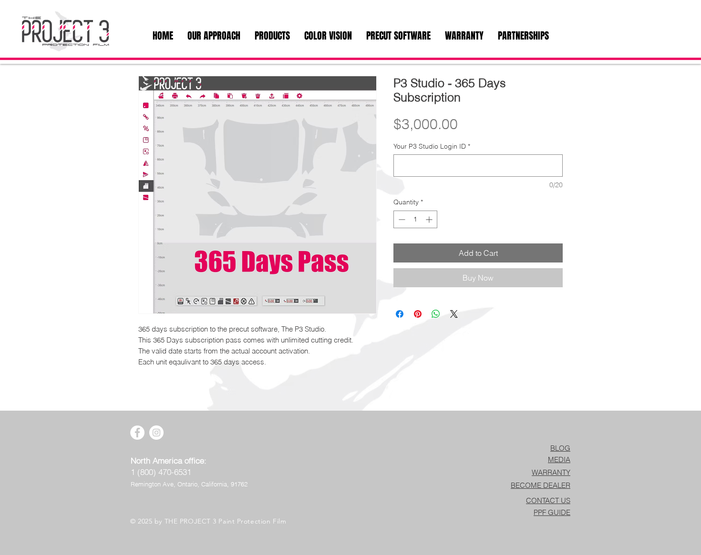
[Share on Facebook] (399, 314)
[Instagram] (156, 432)
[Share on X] (454, 314)
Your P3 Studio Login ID (431, 146)
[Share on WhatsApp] (436, 314)
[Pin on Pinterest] (417, 314)
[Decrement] (401, 219)
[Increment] (430, 219)
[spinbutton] (415, 219)
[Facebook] (137, 432)
